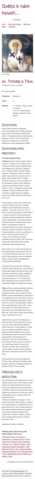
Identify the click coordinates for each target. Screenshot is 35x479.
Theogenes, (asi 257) (13, 439)
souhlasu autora (18, 471)
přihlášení (12, 27)
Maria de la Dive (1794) (10, 449)
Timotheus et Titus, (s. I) (14, 437)
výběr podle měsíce (14, 24)
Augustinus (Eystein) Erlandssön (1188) (15, 447)
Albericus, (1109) (22, 444)
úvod (3, 24)
